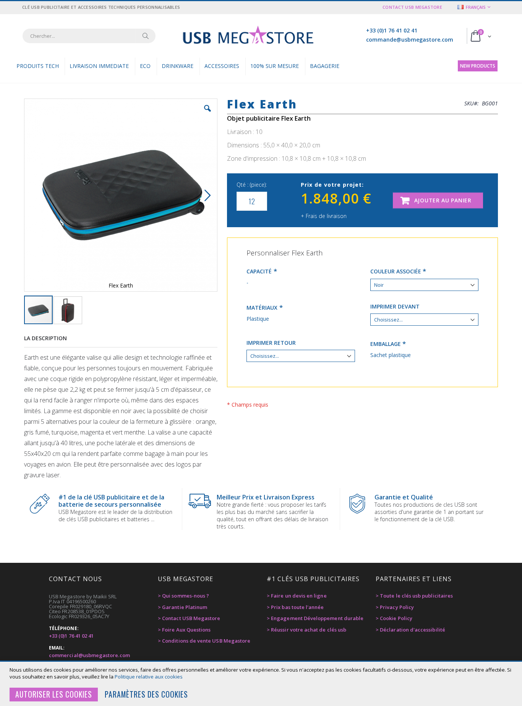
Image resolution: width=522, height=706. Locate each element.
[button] (207, 114)
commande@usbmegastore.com (409, 39)
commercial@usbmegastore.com (89, 655)
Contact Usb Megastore (412, 7)
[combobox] (89, 36)
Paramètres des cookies (146, 694)
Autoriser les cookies (53, 694)
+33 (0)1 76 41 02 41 (391, 30)
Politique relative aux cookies (149, 676)
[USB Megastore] (248, 36)
